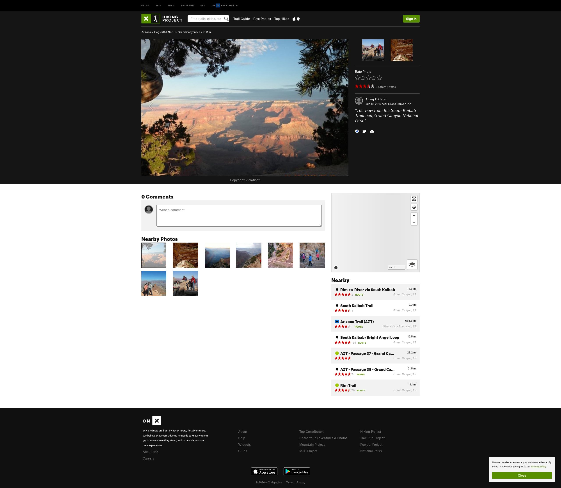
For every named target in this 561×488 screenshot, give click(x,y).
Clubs (242, 451)
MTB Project (308, 451)
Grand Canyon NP (189, 32)
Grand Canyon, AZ (399, 104)
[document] (522, 469)
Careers (148, 458)
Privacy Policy (538, 466)
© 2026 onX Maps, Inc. (269, 482)
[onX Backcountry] (225, 6)
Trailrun (187, 5)
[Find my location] (414, 207)
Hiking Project (370, 431)
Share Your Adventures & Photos (323, 438)
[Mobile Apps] (296, 19)
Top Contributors (311, 431)
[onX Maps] (152, 424)
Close (522, 475)
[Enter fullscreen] (414, 198)
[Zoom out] (414, 222)
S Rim (207, 32)
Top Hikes (281, 19)
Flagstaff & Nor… (164, 32)
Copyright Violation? (245, 180)
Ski (203, 5)
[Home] (164, 18)
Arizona (146, 32)
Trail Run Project (372, 438)
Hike (171, 5)
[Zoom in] (414, 216)
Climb (145, 5)
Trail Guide (241, 19)
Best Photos (262, 19)
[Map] (375, 232)
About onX (150, 452)
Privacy (301, 482)
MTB (159, 5)
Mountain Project (312, 444)
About (242, 431)
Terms (289, 482)
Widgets (244, 444)
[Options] (412, 265)
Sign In (411, 19)
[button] (357, 130)
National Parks (371, 451)
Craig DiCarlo (376, 99)
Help (241, 438)
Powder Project (371, 444)
